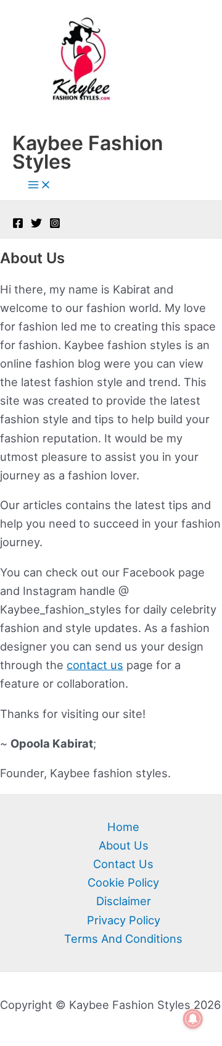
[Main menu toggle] (39, 185)
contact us (95, 665)
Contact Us (123, 864)
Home (123, 826)
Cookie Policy (123, 882)
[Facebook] (17, 224)
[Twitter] (36, 224)
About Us (124, 845)
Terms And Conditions (123, 938)
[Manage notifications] (193, 1019)
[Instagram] (54, 224)
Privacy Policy (123, 920)
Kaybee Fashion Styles (87, 152)
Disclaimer (123, 901)
